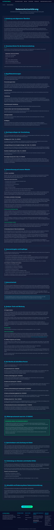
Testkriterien (30, 1)
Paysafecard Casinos (19, 1)
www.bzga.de (35, 522)
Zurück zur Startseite (27, 506)
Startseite (4, 4)
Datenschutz (36, 1)
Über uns (25, 1)
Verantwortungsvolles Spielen (45, 1)
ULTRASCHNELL (7, 1)
